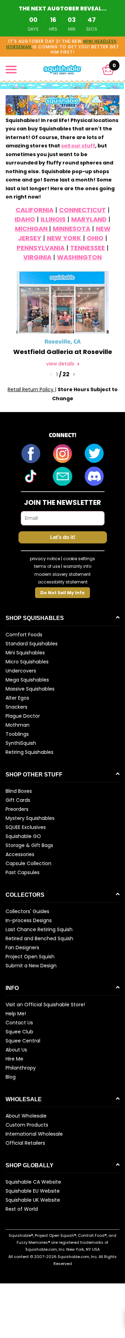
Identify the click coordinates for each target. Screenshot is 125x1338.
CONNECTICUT (82, 209)
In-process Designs (29, 920)
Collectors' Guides (27, 911)
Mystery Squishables (30, 818)
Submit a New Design (31, 965)
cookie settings (79, 559)
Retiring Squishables (29, 752)
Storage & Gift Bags (29, 845)
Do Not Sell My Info (62, 593)
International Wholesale (34, 1133)
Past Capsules (23, 872)
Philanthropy (21, 1067)
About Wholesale (26, 1115)
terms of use (47, 566)
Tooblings (17, 734)
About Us (16, 1049)
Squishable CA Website (33, 1181)
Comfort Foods (24, 634)
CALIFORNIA (34, 209)
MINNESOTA (71, 228)
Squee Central (23, 1040)
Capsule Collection (28, 863)
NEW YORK (64, 238)
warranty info (77, 566)
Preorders (17, 809)
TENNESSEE (87, 247)
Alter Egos (17, 697)
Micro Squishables (27, 661)
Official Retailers (25, 1142)
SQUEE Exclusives (26, 827)
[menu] (11, 69)
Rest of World (22, 1209)
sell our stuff (78, 145)
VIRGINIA (37, 257)
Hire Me (14, 1058)
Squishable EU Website (33, 1190)
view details (61, 364)
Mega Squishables (27, 679)
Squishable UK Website (33, 1199)
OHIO (95, 238)
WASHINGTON (79, 257)
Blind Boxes (19, 791)
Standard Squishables (32, 643)
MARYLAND (89, 219)
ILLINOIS (53, 219)
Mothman (18, 725)
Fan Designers (22, 947)
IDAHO (25, 219)
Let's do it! (62, 537)
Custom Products (27, 1124)
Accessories (20, 854)
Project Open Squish (30, 956)
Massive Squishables (30, 688)
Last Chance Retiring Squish (39, 929)
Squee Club (19, 1031)
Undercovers (21, 670)
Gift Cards (18, 800)
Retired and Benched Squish (39, 938)
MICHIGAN (32, 228)
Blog (11, 1076)
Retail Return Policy (31, 389)
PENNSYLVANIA (41, 247)
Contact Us (19, 1022)
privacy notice (45, 559)
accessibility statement (63, 582)
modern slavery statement (62, 574)
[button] (108, 70)
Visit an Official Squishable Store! (45, 1004)
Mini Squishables (25, 652)
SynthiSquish (21, 743)
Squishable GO (23, 836)
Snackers (16, 706)
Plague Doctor (23, 715)
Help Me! (16, 1013)
